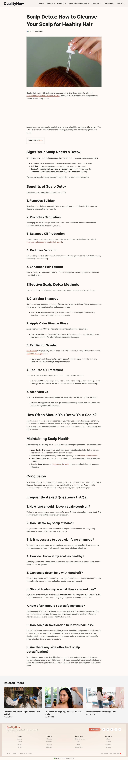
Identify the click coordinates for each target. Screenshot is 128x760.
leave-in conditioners (88, 456)
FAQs (78, 744)
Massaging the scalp (60, 464)
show (40, 140)
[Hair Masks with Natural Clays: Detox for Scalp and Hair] (23, 697)
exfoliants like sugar (34, 354)
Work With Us (78, 747)
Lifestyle (95, 3)
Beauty (49, 3)
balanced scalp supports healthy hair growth (44, 242)
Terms (8, 753)
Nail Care (49, 747)
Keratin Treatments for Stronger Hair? (101, 712)
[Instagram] (103, 729)
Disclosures (108, 744)
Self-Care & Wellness (77, 3)
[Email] (119, 729)
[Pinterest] (107, 729)
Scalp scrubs (31, 351)
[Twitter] (115, 729)
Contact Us (109, 3)
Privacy (15, 753)
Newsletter (94, 729)
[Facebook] (111, 729)
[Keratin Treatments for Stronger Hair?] (105, 697)
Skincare (49, 739)
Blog (78, 741)
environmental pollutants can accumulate (43, 96)
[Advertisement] (64, 114)
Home (41, 3)
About (108, 739)
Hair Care (49, 741)
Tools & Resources (79, 739)
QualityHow (14, 3)
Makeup (49, 744)
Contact (108, 741)
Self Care (19, 747)
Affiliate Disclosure (26, 753)
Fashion (60, 3)
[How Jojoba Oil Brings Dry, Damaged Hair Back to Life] (64, 697)
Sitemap (108, 747)
